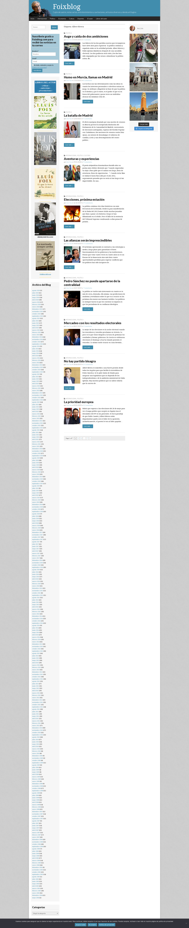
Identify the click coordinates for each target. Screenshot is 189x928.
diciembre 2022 (37, 393)
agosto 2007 (36, 821)
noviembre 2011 (37, 702)
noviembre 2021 (37, 423)
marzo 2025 (36, 330)
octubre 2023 (36, 369)
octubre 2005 (36, 872)
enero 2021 (36, 446)
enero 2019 (36, 502)
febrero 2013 (36, 667)
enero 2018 (36, 530)
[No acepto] (186, 923)
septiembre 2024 (37, 344)
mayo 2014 (35, 632)
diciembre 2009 (37, 756)
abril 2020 (35, 467)
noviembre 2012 (37, 674)
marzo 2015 (36, 609)
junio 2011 (35, 714)
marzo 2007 (36, 832)
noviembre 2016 (37, 563)
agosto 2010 (36, 737)
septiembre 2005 (37, 874)
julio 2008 (35, 795)
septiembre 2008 (37, 790)
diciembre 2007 (37, 811)
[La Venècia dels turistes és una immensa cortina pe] (144, 48)
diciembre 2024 (37, 337)
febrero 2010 (36, 751)
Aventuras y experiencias (81, 159)
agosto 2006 (36, 849)
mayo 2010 (35, 744)
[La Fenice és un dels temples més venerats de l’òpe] (144, 77)
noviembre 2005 (37, 870)
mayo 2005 (35, 884)
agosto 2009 (36, 765)
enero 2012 (36, 697)
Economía (62, 19)
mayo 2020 (35, 465)
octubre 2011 (36, 704)
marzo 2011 (36, 721)
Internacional (42, 19)
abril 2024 (35, 355)
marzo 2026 (36, 302)
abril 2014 (35, 635)
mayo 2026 (35, 297)
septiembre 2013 (37, 651)
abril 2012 (35, 690)
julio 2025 (35, 321)
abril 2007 (35, 830)
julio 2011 (35, 711)
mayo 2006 (35, 856)
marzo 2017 (36, 553)
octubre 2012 (36, 677)
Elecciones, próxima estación (84, 199)
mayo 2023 (35, 381)
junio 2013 (35, 658)
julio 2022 (35, 404)
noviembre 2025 (37, 311)
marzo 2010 (36, 749)
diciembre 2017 (37, 532)
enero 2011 (36, 725)
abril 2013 (35, 663)
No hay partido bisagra (80, 361)
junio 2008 (35, 797)
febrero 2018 (36, 528)
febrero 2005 (36, 891)
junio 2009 (35, 770)
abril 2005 (35, 886)
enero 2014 (36, 642)
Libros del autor (101, 19)
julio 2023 (35, 376)
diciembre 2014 (37, 616)
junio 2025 (35, 323)
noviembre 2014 (37, 618)
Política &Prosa (45, 274)
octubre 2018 (36, 509)
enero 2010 (36, 753)
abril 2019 (35, 495)
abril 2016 (35, 579)
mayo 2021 (35, 437)
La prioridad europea (78, 402)
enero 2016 (36, 586)
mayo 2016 (35, 576)
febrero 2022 (36, 416)
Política (52, 19)
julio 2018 (35, 516)
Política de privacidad (106, 925)
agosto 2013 (36, 653)
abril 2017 (35, 551)
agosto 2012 (36, 681)
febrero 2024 (36, 360)
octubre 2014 (36, 621)
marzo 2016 (36, 581)
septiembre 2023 (37, 372)
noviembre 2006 (37, 842)
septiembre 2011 (37, 707)
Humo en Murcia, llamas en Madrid (88, 77)
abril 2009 (35, 774)
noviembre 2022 (37, 395)
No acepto (92, 925)
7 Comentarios (87, 288)
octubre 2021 (36, 425)
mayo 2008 (35, 800)
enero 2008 (36, 809)
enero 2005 (36, 893)
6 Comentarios (87, 326)
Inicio (32, 19)
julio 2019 (35, 488)
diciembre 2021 (37, 421)
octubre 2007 (36, 816)
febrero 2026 (36, 304)
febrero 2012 (36, 695)
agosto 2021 (36, 430)
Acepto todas (80, 925)
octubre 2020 (36, 453)
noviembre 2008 (37, 786)
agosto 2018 (36, 514)
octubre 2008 (36, 788)
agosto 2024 (36, 346)
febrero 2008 (36, 807)
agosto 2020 (36, 458)
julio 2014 (35, 628)
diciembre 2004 (37, 895)
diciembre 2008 (37, 783)
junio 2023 (35, 379)
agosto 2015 (36, 597)
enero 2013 (36, 670)
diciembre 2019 (37, 476)
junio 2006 (35, 853)
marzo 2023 (36, 386)
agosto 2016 (36, 569)
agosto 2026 (36, 290)
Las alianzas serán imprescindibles (88, 240)
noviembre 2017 (37, 535)
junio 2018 (35, 518)
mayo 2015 (35, 604)
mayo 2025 (35, 325)
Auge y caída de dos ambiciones (86, 36)
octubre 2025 (36, 314)
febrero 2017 (36, 556)
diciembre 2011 (37, 700)
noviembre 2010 (37, 730)
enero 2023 (36, 390)
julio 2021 (35, 432)
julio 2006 (35, 851)
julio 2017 (35, 544)
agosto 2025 (36, 318)
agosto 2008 (36, 793)
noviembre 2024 (37, 339)
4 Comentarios (87, 119)
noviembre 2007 (37, 814)
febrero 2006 (36, 863)
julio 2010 (35, 739)
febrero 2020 (36, 472)
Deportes (80, 19)
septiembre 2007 (37, 818)
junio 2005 (35, 881)
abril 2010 (35, 746)
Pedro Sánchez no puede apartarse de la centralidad (92, 283)
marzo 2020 (36, 470)
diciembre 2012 (37, 672)
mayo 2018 (35, 521)
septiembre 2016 (37, 567)
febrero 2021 (36, 444)
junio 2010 (35, 742)
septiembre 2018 (37, 511)
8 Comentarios (87, 80)
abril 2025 (35, 328)
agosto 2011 (36, 709)
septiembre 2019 (37, 483)
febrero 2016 (36, 583)
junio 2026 (35, 295)
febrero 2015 (36, 611)
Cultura (71, 19)
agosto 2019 (36, 486)
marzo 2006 (36, 860)
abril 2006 (35, 858)
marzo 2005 (36, 888)
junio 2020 (35, 463)
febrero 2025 (36, 332)
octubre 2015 (36, 593)
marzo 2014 (36, 637)
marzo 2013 (36, 665)
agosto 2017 (36, 542)
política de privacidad (39, 67)
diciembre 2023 (37, 365)
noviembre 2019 (37, 479)
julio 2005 (35, 879)
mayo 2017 (35, 549)
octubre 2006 (36, 844)
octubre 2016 (36, 565)
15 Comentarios (88, 243)
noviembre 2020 (37, 451)
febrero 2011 (36, 723)
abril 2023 (35, 383)
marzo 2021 (36, 442)
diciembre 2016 (37, 560)
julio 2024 (35, 349)
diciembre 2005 (37, 867)
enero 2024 (36, 362)
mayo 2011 (35, 716)
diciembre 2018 (37, 504)
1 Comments (87, 40)
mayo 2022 (35, 409)
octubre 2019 (36, 481)
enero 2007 (36, 837)
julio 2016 (35, 572)
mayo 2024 (35, 353)
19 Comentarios (88, 203)
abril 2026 (35, 300)
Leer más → (69, 63)
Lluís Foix (69, 40)
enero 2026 (36, 307)
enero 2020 (36, 474)
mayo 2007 (35, 828)
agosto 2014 (36, 625)
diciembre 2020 (37, 448)
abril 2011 (35, 718)
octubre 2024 (36, 342)
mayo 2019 (35, 493)
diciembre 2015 (37, 588)
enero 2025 (36, 335)
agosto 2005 (36, 877)
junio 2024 (35, 351)
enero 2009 (36, 781)
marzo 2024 (36, 358)
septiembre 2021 (37, 428)
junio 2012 (35, 686)
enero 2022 (36, 418)
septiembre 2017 (37, 539)
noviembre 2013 (37, 646)
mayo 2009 (35, 772)
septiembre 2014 (37, 623)
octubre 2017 (36, 537)
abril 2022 (35, 411)
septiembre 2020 (37, 456)
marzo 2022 (36, 414)
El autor (90, 19)
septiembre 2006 (37, 846)
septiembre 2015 (37, 595)
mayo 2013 (35, 660)
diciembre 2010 (37, 728)
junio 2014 (35, 630)
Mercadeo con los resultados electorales (92, 323)
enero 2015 (36, 614)
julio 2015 (35, 600)
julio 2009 (35, 767)
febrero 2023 (36, 388)
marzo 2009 (36, 777)
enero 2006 (36, 865)
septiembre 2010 (37, 735)
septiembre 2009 (37, 763)
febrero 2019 (36, 500)
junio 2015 (35, 602)
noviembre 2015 (37, 590)
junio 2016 (35, 574)
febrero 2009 (36, 779)
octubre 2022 (36, 397)
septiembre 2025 (37, 316)
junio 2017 (35, 546)
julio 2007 (35, 823)
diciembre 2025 (37, 309)
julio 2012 (35, 684)
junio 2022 (35, 407)
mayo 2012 (35, 688)
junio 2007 (35, 825)
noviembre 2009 (37, 758)
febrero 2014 (36, 639)
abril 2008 (35, 802)
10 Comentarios (88, 364)
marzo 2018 (36, 525)
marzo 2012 (36, 693)
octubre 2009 (36, 760)
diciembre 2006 (37, 839)
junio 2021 (35, 435)
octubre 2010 (36, 732)
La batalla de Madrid (78, 115)
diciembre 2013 (37, 644)
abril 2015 (35, 607)
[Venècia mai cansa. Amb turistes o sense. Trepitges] (144, 106)
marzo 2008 (36, 805)
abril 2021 (35, 439)
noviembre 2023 (37, 367)
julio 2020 (35, 460)
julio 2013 (35, 656)
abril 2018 (35, 523)
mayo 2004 (35, 898)
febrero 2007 (36, 835)
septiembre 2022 (37, 400)
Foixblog (66, 7)
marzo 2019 (36, 497)
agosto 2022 (36, 402)
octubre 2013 (36, 649)
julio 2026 (35, 293)
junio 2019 (35, 490)
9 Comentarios (87, 162)
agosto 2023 (36, 374)
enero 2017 (36, 558)
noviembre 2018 (37, 507)
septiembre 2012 (37, 679)
